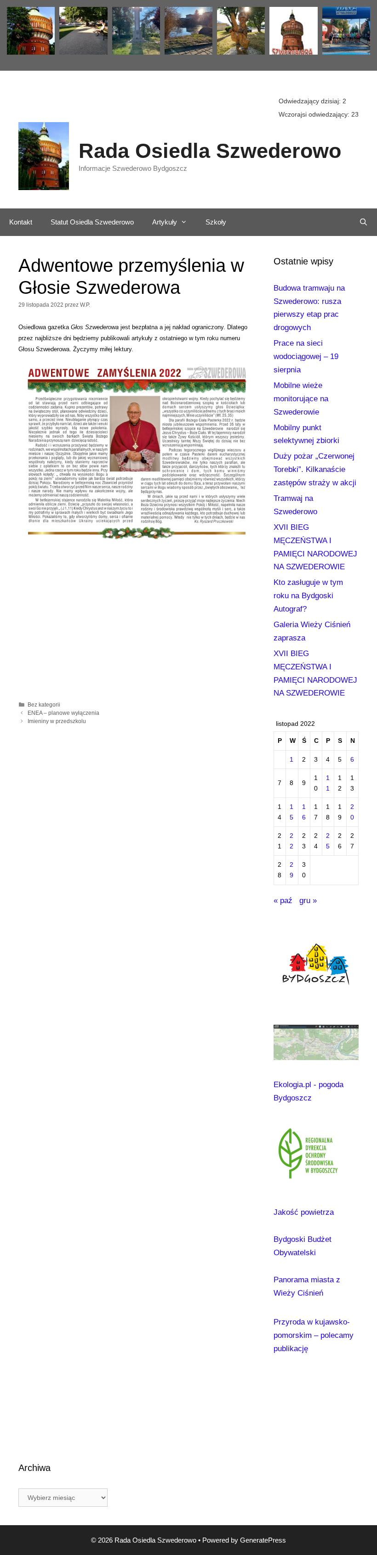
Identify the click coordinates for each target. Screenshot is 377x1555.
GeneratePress (263, 1540)
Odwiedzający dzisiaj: (311, 101)
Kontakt (20, 222)
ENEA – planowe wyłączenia (63, 713)
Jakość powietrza (304, 1212)
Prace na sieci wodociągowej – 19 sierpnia (306, 356)
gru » (308, 900)
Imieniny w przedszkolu (57, 721)
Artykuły (164, 222)
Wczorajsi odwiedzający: (315, 114)
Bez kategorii (44, 705)
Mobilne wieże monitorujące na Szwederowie (301, 398)
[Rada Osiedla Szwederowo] (43, 155)
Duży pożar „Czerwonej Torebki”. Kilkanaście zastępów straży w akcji (315, 469)
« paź (283, 900)
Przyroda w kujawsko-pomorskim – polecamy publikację (314, 1335)
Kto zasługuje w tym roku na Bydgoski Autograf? (308, 595)
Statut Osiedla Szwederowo (92, 222)
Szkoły (216, 222)
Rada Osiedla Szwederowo (210, 151)
